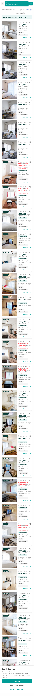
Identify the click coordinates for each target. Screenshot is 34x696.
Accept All (17, 681)
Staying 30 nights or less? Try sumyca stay (15, 17)
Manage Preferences (17, 689)
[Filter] (31, 3)
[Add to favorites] (30, 22)
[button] (23, 13)
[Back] (2, 3)
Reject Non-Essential (17, 685)
